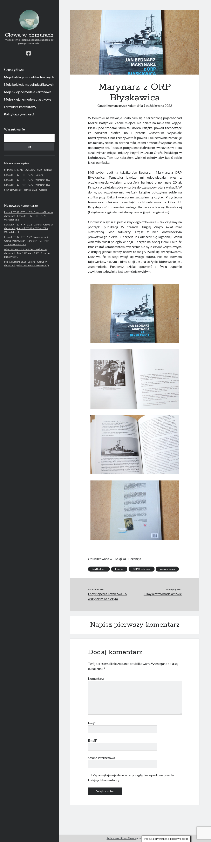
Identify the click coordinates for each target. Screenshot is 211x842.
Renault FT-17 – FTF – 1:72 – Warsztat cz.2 (27, 179)
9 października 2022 (157, 105)
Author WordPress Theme (121, 838)
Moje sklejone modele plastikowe (27, 99)
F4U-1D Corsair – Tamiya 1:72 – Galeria (25, 189)
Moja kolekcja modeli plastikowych (29, 84)
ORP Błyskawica (141, 568)
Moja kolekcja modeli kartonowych (29, 77)
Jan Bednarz (99, 568)
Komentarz (96, 678)
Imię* (92, 723)
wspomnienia (167, 568)
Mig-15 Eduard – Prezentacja (33, 265)
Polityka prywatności (19, 114)
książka (119, 568)
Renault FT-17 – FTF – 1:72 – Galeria (23, 174)
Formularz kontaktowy (20, 107)
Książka (120, 559)
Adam (132, 105)
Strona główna (14, 69)
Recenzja (134, 559)
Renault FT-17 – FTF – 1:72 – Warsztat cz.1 (27, 184)
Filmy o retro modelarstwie (163, 594)
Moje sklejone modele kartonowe (27, 92)
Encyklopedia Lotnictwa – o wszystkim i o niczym (107, 596)
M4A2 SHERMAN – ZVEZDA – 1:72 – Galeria (28, 169)
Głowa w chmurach (29, 35)
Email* (92, 740)
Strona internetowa (101, 758)
